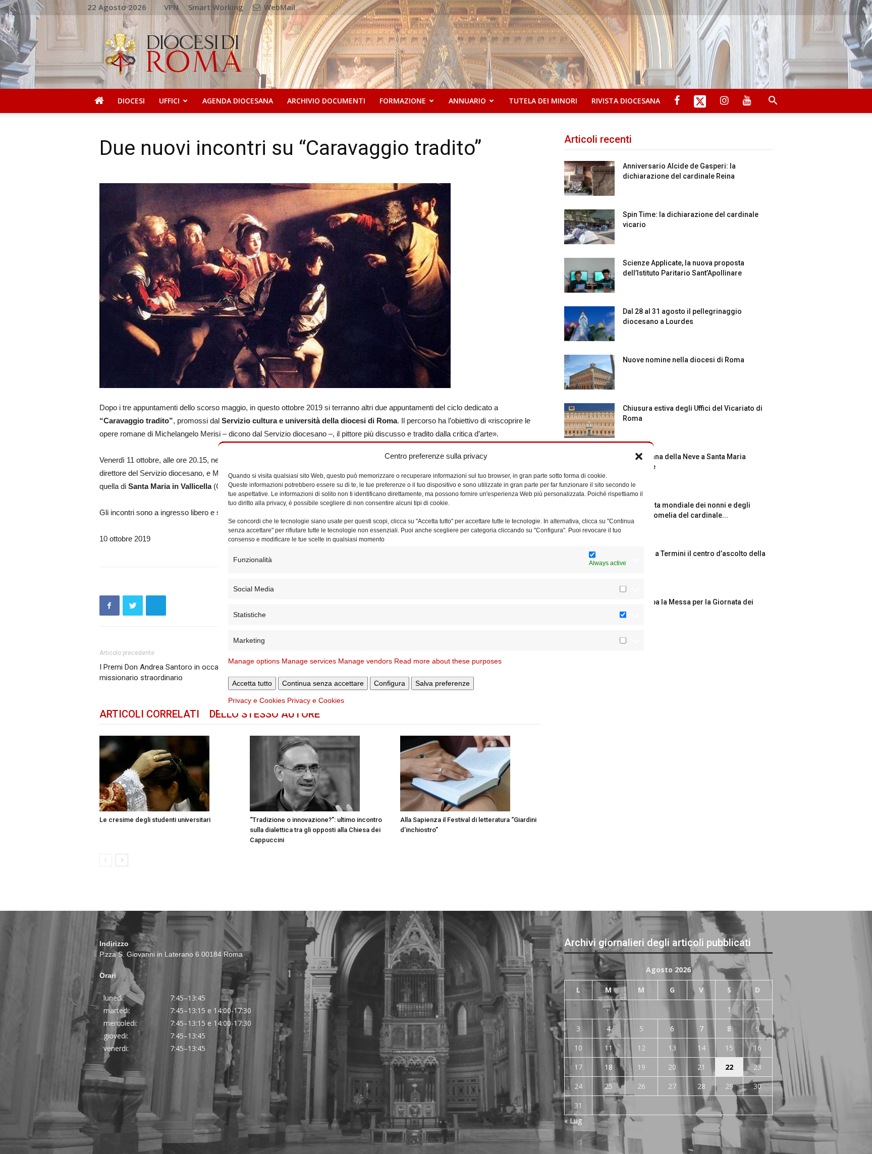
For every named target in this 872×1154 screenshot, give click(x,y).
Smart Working (215, 7)
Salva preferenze (442, 683)
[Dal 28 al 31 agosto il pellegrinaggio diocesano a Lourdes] (589, 323)
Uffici (169, 100)
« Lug (573, 1120)
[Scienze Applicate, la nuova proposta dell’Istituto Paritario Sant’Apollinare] (589, 275)
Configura (389, 683)
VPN (171, 7)
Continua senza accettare (323, 683)
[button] (639, 456)
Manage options (254, 660)
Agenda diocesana (237, 100)
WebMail (278, 7)
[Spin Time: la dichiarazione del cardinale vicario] (589, 226)
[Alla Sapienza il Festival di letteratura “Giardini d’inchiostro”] (470, 773)
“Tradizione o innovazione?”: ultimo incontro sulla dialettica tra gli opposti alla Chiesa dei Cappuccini (316, 830)
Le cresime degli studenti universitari (154, 819)
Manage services (309, 660)
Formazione (402, 100)
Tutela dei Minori (543, 100)
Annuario (467, 100)
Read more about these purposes (448, 660)
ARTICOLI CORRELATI (149, 714)
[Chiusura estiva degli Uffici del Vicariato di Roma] (589, 420)
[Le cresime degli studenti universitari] (169, 773)
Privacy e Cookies (256, 700)
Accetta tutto (252, 683)
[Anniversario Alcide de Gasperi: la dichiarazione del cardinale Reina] (589, 178)
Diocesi (131, 100)
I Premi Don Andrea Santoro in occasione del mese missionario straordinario (184, 672)
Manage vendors (365, 660)
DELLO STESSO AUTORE (264, 714)
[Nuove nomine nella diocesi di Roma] (589, 372)
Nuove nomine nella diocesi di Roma (683, 360)
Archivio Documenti (326, 100)
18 (609, 1067)
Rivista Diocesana (625, 100)
